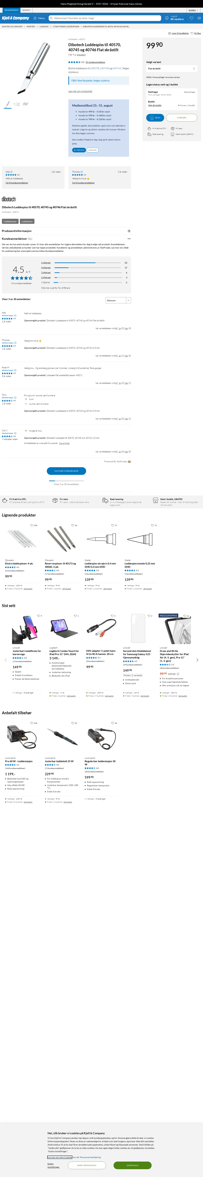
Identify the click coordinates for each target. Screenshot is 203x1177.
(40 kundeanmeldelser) (169, 668)
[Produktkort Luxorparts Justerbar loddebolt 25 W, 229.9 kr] (62, 737)
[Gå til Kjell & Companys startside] (16, 18)
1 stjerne (45, 282)
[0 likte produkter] (191, 18)
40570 (94, 68)
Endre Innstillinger (53, 1165)
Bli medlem (79, 150)
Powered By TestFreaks (115, 461)
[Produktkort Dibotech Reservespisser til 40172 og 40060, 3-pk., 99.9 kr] (62, 539)
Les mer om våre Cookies (60, 1157)
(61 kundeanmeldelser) (14, 570)
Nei (126, 328)
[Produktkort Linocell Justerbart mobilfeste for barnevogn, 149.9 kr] (27, 628)
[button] (7, 104)
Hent (157, 117)
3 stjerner (46, 272)
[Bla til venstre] (6, 660)
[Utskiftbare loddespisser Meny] (81, 26)
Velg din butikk (154, 105)
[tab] (11, 10)
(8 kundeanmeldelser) (95, 661)
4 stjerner (46, 267)
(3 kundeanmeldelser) (94, 574)
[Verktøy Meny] (37, 26)
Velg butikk (27, 588)
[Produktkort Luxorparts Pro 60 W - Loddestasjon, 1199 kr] (22, 737)
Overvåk (181, 117)
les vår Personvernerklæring (87, 1157)
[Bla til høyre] (197, 660)
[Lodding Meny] (50, 26)
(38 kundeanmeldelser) (94, 771)
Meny (41, 18)
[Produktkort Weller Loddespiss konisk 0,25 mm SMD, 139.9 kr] (141, 539)
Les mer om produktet (80, 91)
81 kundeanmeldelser (95, 62)
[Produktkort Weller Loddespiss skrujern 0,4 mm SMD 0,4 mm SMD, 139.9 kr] (101, 539)
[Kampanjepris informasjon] (178, 674)
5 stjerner (46, 262)
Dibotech (81, 54)
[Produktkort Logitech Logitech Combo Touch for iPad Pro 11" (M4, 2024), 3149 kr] (64, 628)
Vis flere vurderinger (66, 471)
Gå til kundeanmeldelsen (17, 183)
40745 (104, 68)
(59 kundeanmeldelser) (132, 665)
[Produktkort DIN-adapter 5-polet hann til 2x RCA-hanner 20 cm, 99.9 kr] (101, 628)
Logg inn (92, 150)
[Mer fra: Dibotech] (9, 200)
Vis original (64, 443)
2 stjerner (46, 277)
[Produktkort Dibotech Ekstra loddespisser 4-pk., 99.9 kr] (22, 539)
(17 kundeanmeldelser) (54, 574)
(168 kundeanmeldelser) (15, 768)
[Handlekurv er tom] (199, 18)
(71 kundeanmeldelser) (54, 768)
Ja (120, 328)
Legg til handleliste (180, 33)
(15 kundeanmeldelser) (22, 661)
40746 (117, 68)
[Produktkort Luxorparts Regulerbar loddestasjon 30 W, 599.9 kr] (101, 737)
